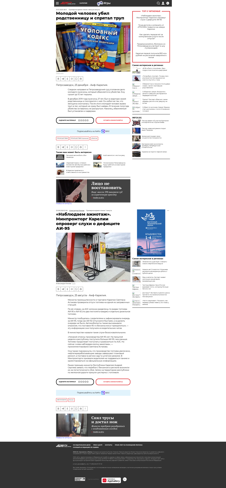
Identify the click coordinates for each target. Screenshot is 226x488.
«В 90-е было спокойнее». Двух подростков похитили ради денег (154, 69)
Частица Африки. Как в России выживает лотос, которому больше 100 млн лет (155, 287)
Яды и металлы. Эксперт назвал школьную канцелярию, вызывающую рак (154, 279)
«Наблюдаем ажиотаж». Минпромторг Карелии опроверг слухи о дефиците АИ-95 (151, 18)
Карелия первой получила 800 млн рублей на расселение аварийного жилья (151, 55)
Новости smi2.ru (64, 203)
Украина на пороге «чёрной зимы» (154, 152)
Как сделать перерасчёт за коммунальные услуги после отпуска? (151, 37)
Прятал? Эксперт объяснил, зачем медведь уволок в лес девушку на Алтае (154, 101)
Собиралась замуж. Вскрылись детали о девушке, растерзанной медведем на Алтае (154, 93)
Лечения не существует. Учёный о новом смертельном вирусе (154, 262)
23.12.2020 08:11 (61, 9)
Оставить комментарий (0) (113, 120)
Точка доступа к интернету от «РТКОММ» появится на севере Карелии (151, 27)
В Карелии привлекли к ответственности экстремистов (77, 171)
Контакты (108, 445)
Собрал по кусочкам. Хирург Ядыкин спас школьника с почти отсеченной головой (156, 109)
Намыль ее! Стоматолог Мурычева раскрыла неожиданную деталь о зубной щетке (155, 271)
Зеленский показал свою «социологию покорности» (152, 137)
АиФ (73, 283)
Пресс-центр (97, 445)
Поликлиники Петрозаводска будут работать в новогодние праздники (114, 165)
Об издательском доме (82, 445)
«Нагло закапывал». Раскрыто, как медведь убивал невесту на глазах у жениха (155, 302)
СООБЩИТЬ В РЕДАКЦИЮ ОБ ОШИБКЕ (86, 447)
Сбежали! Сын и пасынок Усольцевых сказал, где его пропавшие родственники (156, 86)
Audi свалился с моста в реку (114, 155)
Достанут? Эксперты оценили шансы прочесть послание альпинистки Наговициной (156, 294)
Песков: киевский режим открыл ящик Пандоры (154, 129)
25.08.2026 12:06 (61, 210)
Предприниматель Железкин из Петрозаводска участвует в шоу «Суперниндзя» (151, 46)
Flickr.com (60, 73)
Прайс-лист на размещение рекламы (128, 445)
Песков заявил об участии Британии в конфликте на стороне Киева (155, 121)
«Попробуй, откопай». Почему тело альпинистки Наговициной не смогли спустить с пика (155, 78)
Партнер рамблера (93, 479)
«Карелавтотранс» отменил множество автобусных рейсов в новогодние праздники (78, 165)
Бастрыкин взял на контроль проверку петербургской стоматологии (152, 145)
